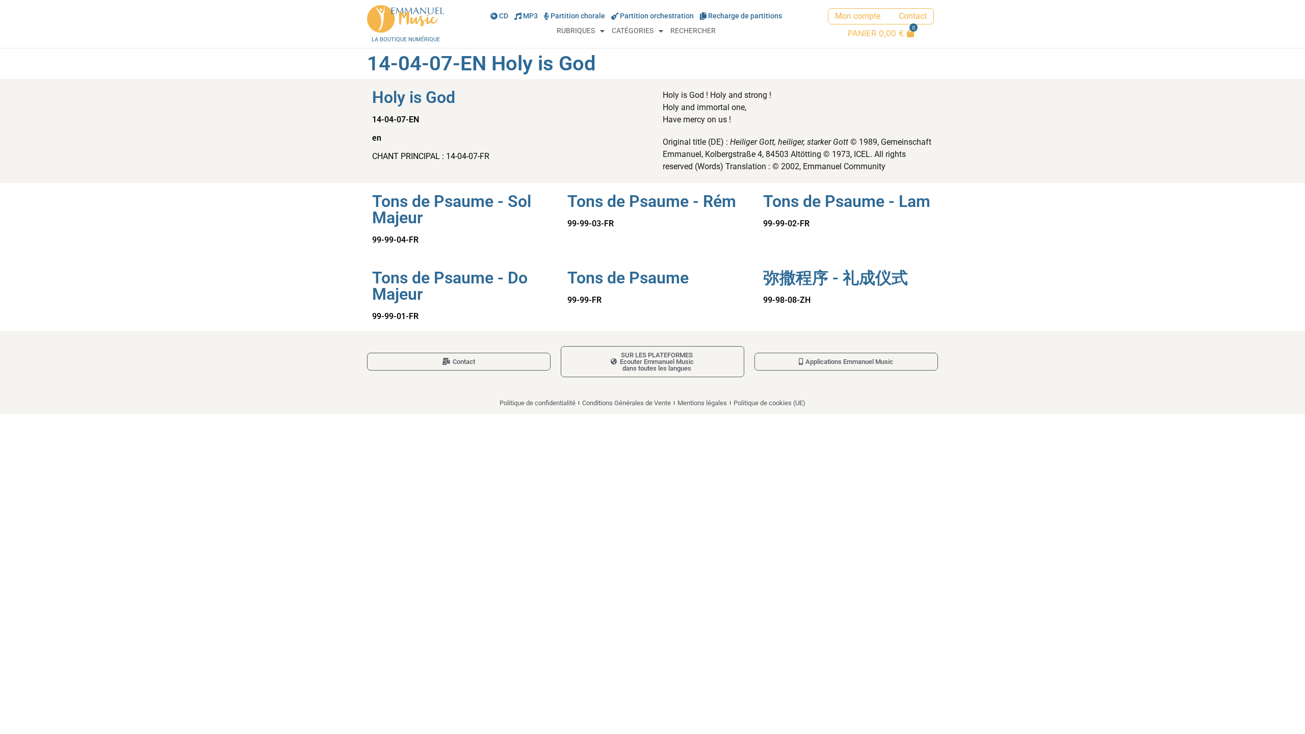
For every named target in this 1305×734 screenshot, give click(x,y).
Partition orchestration (657, 16)
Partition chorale (578, 16)
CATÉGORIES (633, 31)
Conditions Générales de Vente (626, 403)
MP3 (530, 16)
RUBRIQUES (576, 31)
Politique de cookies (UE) (769, 403)
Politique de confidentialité (538, 403)
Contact (913, 16)
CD (503, 16)
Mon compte (857, 16)
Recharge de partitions (745, 16)
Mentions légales (702, 403)
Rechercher (693, 31)
